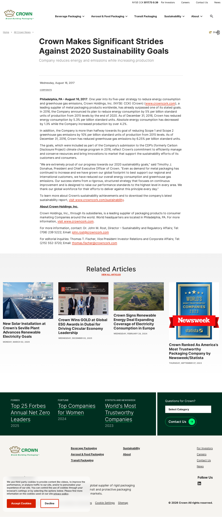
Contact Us (202, 2)
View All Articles (111, 274)
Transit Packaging (145, 16)
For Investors (168, 2)
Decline (49, 503)
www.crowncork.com (160, 103)
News (217, 2)
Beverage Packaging (84, 448)
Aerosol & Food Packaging (87, 454)
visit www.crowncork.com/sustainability (96, 200)
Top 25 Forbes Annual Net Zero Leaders (30, 412)
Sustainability (131, 448)
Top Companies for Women (76, 409)
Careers (185, 2)
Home (6, 32)
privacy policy (60, 493)
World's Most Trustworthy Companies (120, 412)
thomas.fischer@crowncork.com (94, 243)
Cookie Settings (105, 502)
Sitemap (123, 502)
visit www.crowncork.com (76, 221)
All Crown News (22, 32)
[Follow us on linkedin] (199, 483)
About (127, 454)
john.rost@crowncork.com (90, 232)
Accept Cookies (21, 503)
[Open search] (211, 16)
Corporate (46, 90)
